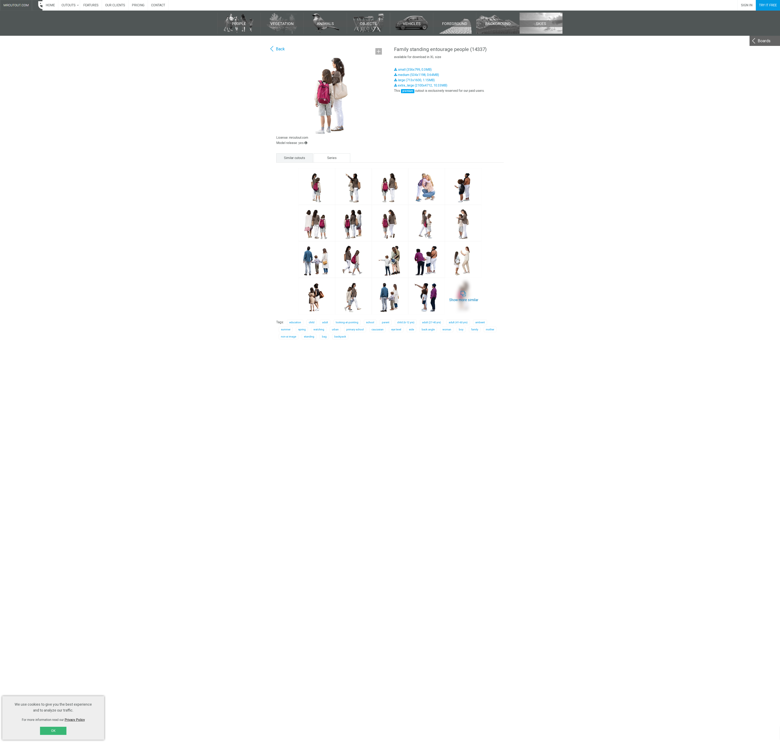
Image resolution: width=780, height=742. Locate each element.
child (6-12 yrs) (405, 322)
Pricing (138, 5)
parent (385, 322)
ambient (480, 322)
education (295, 322)
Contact (158, 5)
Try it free (768, 5)
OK (53, 731)
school (370, 322)
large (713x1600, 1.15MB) (416, 80)
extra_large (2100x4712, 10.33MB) (422, 85)
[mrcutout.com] (21, 5)
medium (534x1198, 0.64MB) (418, 75)
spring (302, 329)
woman (446, 329)
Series (332, 158)
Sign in (746, 5)
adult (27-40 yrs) (431, 322)
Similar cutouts (294, 158)
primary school (355, 329)
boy (461, 329)
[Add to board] (378, 51)
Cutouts (69, 5)
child (311, 322)
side (411, 329)
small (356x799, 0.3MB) (414, 69)
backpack (340, 336)
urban (335, 329)
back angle (428, 329)
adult (325, 322)
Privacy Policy (75, 720)
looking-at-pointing (347, 322)
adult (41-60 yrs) (458, 322)
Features (91, 5)
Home (50, 5)
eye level (396, 329)
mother (490, 329)
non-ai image (288, 336)
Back (280, 49)
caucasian (378, 329)
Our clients (115, 5)
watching (318, 329)
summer (285, 329)
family (474, 329)
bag (324, 336)
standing (309, 336)
